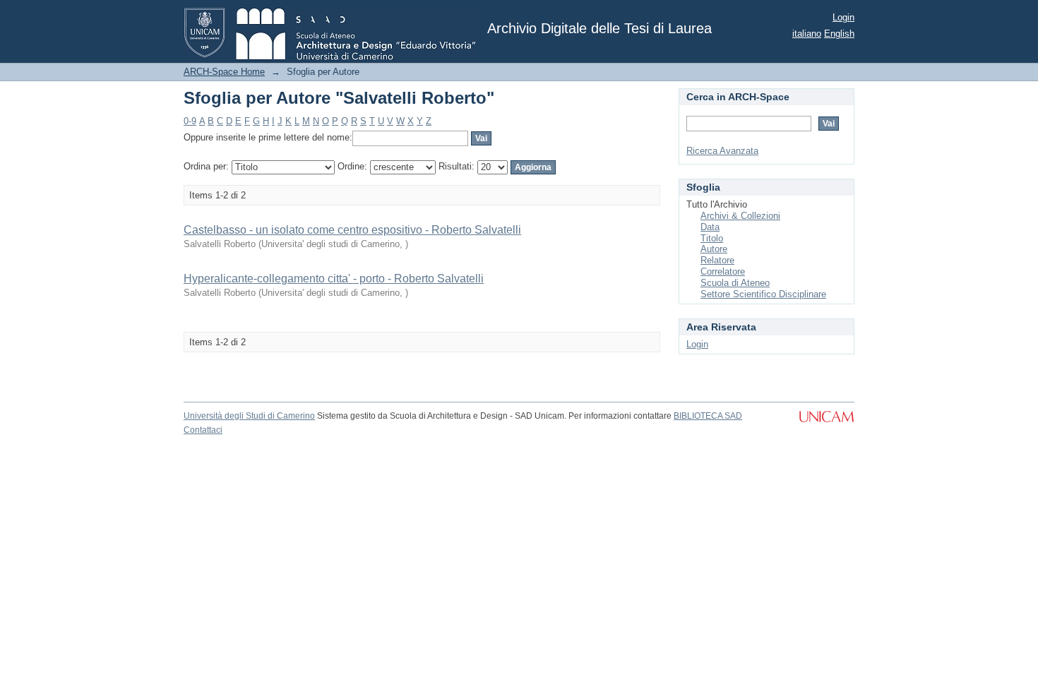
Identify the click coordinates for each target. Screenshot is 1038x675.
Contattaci (203, 430)
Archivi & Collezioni (740, 215)
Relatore (717, 260)
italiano (806, 33)
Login (843, 17)
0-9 (190, 121)
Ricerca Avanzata (722, 150)
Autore (713, 249)
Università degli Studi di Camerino (249, 416)
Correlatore (722, 271)
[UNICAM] (826, 424)
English (839, 33)
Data (710, 227)
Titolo (711, 238)
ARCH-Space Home (224, 71)
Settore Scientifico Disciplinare (763, 294)
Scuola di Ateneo (735, 282)
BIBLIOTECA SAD (708, 416)
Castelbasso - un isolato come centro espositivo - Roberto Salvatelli (352, 230)
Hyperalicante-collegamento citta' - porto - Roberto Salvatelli (334, 279)
